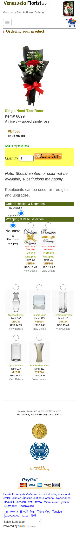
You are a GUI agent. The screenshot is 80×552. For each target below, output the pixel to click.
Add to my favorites (17, 146)
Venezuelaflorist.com (49, 411)
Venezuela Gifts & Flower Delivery (23, 12)
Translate (30, 526)
